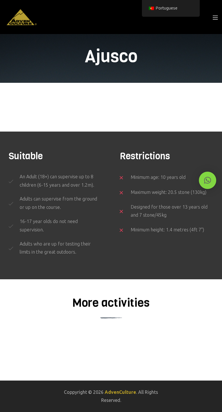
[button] (207, 180)
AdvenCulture (120, 392)
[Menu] (215, 17)
